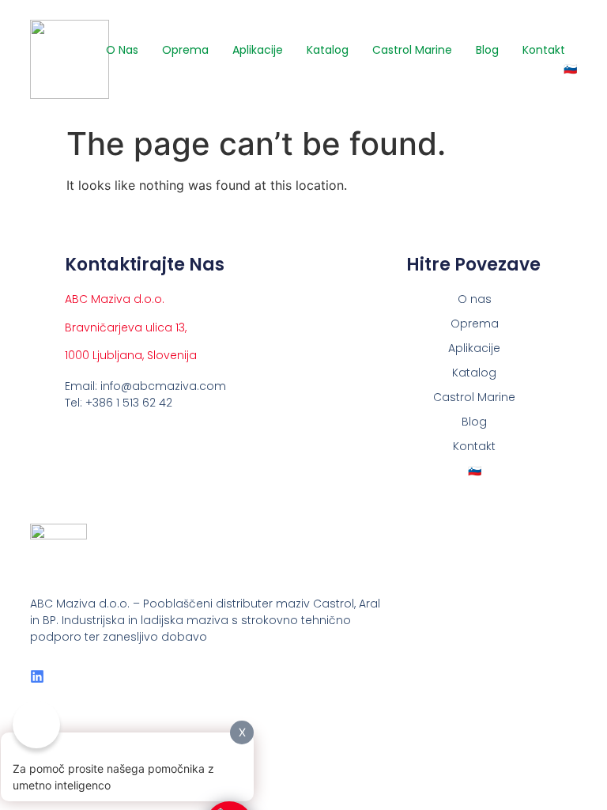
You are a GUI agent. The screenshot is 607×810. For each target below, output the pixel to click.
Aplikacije (257, 50)
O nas (122, 50)
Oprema (185, 50)
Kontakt (543, 50)
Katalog (328, 50)
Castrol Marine (412, 50)
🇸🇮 (570, 69)
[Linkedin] (37, 676)
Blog (487, 50)
